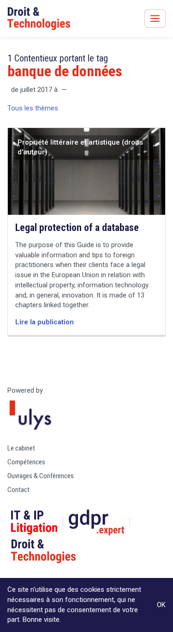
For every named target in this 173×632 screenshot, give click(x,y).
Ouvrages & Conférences (40, 476)
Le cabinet (21, 448)
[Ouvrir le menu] (155, 18)
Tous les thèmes (32, 108)
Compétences (26, 462)
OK (161, 605)
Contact (18, 490)
